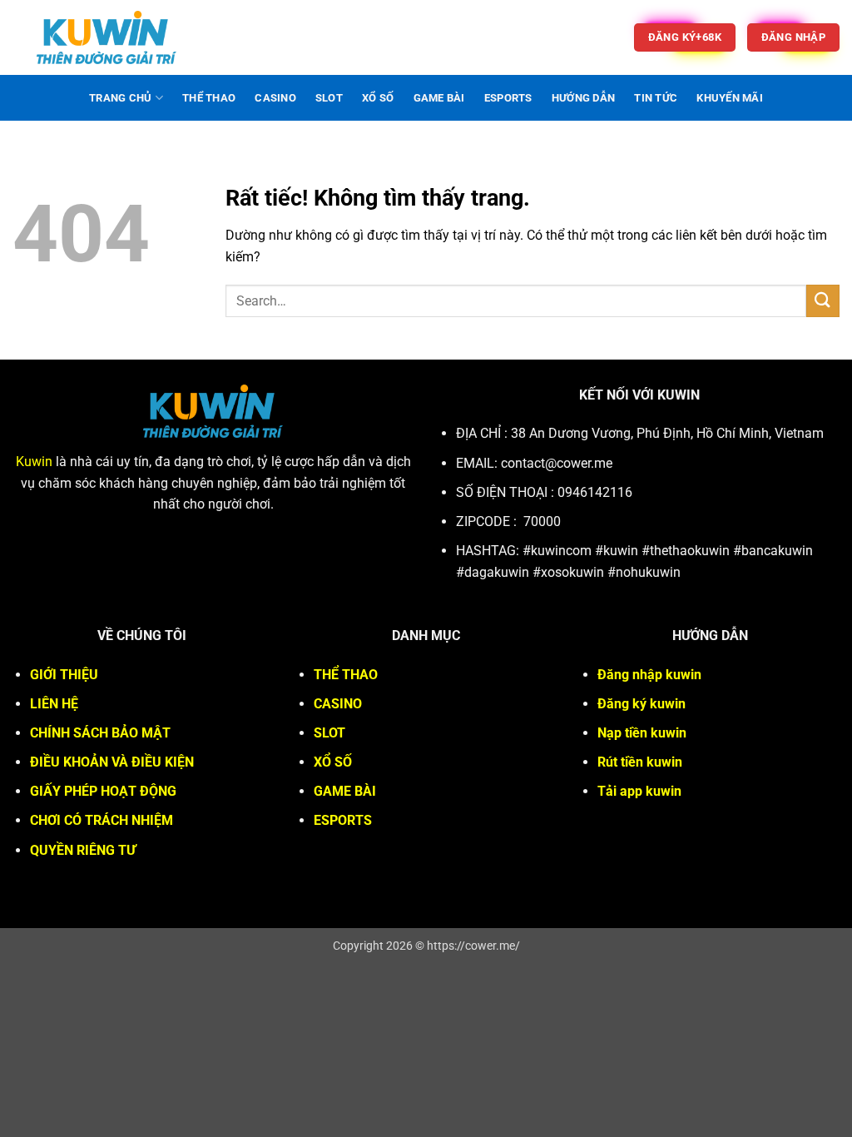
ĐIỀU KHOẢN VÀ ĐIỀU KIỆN (112, 762)
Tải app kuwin (639, 791)
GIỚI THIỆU (64, 675)
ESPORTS (508, 98)
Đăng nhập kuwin (649, 675)
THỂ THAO (208, 98)
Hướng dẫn (583, 98)
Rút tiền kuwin (639, 762)
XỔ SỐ (378, 98)
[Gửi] (823, 301)
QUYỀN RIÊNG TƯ (83, 850)
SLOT (329, 98)
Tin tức (655, 98)
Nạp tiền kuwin (641, 733)
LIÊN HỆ (54, 704)
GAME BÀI (439, 98)
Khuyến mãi (729, 98)
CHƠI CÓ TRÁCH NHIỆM (101, 820)
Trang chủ (120, 98)
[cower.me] (106, 37)
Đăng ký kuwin (641, 704)
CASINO (275, 98)
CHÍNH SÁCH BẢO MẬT (100, 733)
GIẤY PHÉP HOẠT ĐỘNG (103, 791)
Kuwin (34, 461)
